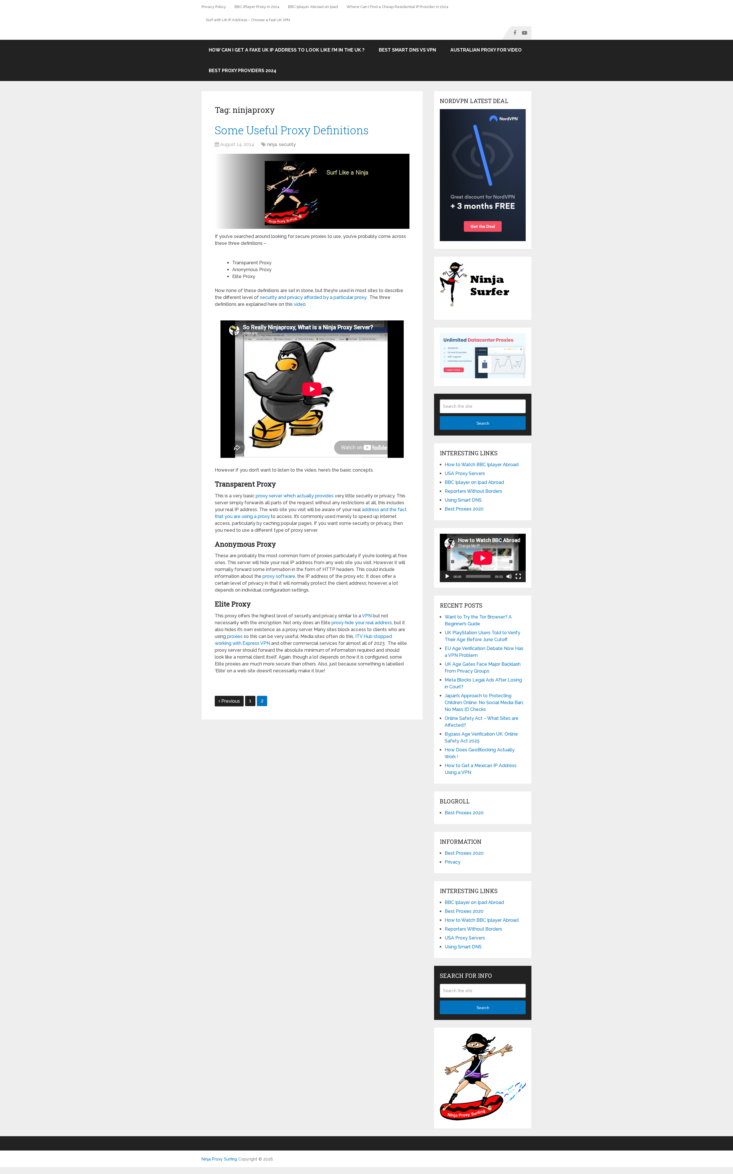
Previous (230, 701)
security (287, 144)
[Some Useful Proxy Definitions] (312, 191)
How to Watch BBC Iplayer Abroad (482, 464)
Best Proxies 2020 (464, 509)
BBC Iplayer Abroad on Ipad (313, 7)
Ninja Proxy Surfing (219, 1159)
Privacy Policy (214, 7)
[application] (483, 558)
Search (482, 423)
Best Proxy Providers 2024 (242, 70)
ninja (272, 144)
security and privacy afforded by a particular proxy (313, 297)
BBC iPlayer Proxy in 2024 (257, 7)
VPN (367, 615)
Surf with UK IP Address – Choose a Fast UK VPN (248, 20)
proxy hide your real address (362, 622)
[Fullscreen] (518, 576)
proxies (235, 636)
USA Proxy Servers (465, 473)
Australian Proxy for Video (486, 50)
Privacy (452, 862)
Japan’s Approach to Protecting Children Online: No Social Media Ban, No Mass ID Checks (484, 702)
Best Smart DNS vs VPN (407, 50)
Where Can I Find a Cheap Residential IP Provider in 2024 (397, 7)
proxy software (279, 576)
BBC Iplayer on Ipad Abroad (474, 482)
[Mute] (509, 576)
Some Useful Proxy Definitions (292, 130)
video (300, 304)
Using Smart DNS (463, 500)
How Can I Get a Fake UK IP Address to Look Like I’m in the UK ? (286, 50)
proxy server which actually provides (295, 496)
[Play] (447, 576)
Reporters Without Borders (473, 491)
